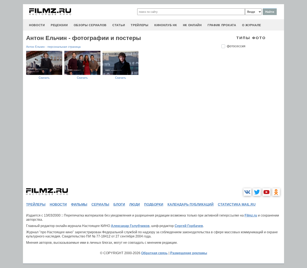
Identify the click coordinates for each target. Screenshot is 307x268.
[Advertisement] (252, 121)
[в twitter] (257, 192)
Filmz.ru (251, 215)
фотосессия (236, 46)
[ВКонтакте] (247, 192)
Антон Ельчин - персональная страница (53, 46)
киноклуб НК (165, 25)
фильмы (79, 204)
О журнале (251, 25)
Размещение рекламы (188, 253)
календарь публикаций (190, 204)
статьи (118, 25)
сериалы (100, 204)
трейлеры (139, 25)
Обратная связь (154, 253)
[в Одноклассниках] (276, 192)
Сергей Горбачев (189, 226)
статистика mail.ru (237, 204)
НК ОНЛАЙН (192, 25)
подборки (153, 204)
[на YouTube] (266, 192)
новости (37, 25)
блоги (119, 204)
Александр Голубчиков (130, 226)
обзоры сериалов (90, 25)
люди (134, 204)
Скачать (44, 77)
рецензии (59, 25)
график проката (222, 25)
